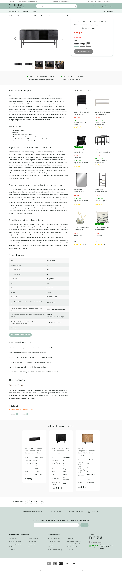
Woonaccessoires (15, 541)
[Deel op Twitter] (26, 502)
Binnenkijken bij (33, 538)
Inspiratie (26, 11)
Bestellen (51, 544)
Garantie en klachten (74, 541)
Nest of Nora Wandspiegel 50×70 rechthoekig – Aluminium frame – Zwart (81, 189)
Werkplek (12, 550)
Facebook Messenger (76, 512)
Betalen (50, 547)
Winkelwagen (108, 6)
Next (62, 38)
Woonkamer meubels (23, 16)
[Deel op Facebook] (31, 502)
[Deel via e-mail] (36, 502)
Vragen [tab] (24, 414)
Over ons (70, 550)
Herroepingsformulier (74, 544)
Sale (34, 11)
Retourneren (71, 538)
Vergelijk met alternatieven (20, 335)
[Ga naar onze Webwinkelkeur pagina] (32, 1)
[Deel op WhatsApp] (42, 502)
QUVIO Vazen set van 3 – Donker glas (81, 228)
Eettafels (12, 547)
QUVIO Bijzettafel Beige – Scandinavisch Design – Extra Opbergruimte (102, 111)
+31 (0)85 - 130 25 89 (56, 512)
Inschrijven (84, 525)
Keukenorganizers (15, 544)
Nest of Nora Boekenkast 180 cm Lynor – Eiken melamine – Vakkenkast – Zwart (102, 189)
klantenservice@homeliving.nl (33, 512)
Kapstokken (32, 544)
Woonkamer (14, 16)
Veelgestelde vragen (54, 541)
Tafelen (30, 547)
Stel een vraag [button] (28, 409)
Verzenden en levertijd (55, 550)
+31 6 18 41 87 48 (95, 512)
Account (98, 6)
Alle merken (13, 538)
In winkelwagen (85, 51)
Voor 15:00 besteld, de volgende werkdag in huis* (100, 1)
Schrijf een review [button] (15, 409)
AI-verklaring (79, 570)
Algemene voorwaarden (90, 570)
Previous (15, 38)
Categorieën (13, 11)
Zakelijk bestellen (72, 547)
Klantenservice (108, 11)
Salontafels (32, 541)
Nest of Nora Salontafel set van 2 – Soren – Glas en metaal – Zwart (102, 150)
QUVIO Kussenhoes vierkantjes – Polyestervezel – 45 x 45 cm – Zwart (81, 150)
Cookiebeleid (109, 570)
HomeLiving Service (54, 538)
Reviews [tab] (13, 414)
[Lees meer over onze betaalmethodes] (49, 563)
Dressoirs (32, 16)
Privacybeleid (101, 570)
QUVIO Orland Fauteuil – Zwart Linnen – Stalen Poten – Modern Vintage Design (81, 111)
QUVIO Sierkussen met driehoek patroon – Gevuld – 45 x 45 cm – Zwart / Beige (102, 228)
